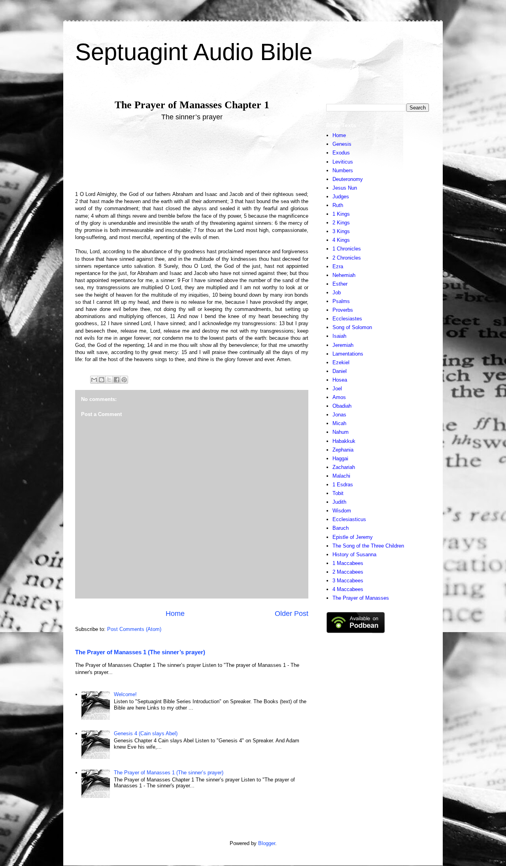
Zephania (342, 450)
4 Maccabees (347, 589)
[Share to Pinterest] (124, 380)
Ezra (337, 266)
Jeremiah (342, 345)
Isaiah (339, 336)
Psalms (341, 301)
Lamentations (347, 354)
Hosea (339, 380)
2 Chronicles (346, 258)
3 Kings (341, 231)
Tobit (338, 493)
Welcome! (125, 694)
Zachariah (343, 467)
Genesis (341, 144)
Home (175, 613)
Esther (339, 284)
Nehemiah (343, 275)
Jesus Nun (344, 188)
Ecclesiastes (347, 319)
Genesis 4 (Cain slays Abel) (145, 733)
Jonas (339, 415)
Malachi (341, 476)
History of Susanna (354, 554)
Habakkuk (343, 441)
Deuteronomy (347, 179)
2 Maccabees (347, 572)
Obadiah (341, 406)
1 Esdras (342, 485)
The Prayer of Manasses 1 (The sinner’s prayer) (140, 652)
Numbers (342, 170)
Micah (339, 423)
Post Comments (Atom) (134, 629)
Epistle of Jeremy (352, 537)
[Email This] (94, 380)
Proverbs (342, 310)
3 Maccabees (347, 581)
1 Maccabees (347, 563)
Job (336, 293)
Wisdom (341, 511)
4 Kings (341, 240)
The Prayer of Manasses (360, 598)
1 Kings (341, 214)
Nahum (340, 432)
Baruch (340, 528)
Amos (339, 397)
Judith (339, 502)
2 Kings (341, 223)
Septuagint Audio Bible (193, 52)
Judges (340, 197)
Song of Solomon (352, 327)
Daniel (339, 371)
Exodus (341, 153)
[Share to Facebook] (117, 380)
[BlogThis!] (102, 380)
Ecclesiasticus (349, 519)
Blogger (266, 843)
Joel (337, 389)
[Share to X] (109, 380)
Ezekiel (340, 362)
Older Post (291, 613)
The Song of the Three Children (368, 546)
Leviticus (342, 162)
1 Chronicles (346, 249)
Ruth (337, 205)
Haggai (340, 458)
